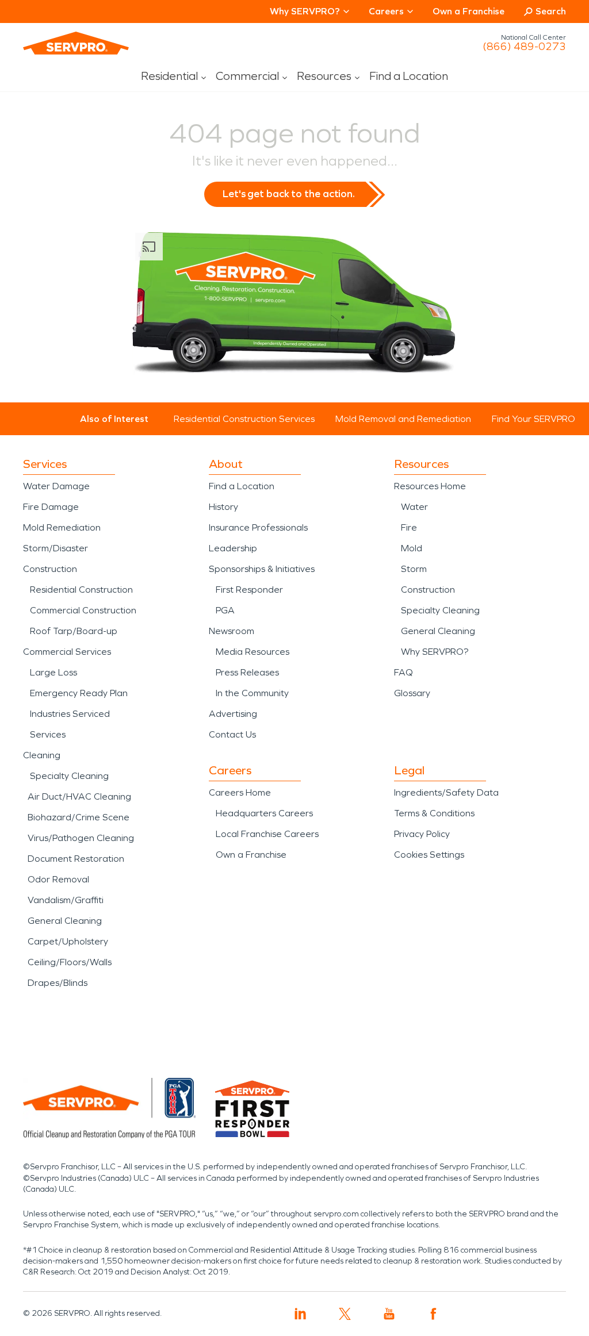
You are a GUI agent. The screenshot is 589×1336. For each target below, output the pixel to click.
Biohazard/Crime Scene (78, 817)
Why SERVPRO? (434, 651)
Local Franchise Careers (267, 833)
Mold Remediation (62, 527)
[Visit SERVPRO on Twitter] (345, 1314)
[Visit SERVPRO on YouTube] (389, 1314)
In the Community (252, 693)
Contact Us (232, 734)
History (223, 506)
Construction (50, 568)
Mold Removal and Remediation (403, 418)
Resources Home (430, 486)
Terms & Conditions (434, 813)
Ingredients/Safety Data (446, 792)
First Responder (249, 589)
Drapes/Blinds (57, 982)
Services (48, 734)
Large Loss (53, 672)
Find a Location (408, 76)
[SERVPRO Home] (76, 43)
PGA (225, 610)
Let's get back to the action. (289, 193)
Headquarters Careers (264, 813)
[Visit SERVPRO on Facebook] (433, 1314)
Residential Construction (81, 589)
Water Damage (56, 486)
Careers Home (240, 792)
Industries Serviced (70, 713)
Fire (409, 527)
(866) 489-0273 (524, 46)
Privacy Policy (422, 833)
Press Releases (247, 672)
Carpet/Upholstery (68, 941)
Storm (414, 568)
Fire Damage (51, 506)
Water (414, 506)
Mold (411, 548)
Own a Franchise (468, 11)
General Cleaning (65, 920)
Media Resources (252, 651)
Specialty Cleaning (69, 775)
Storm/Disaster (55, 548)
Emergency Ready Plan (79, 693)
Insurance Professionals (258, 527)
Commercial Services (67, 651)
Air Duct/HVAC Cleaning (79, 796)
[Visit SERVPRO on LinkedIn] (300, 1314)
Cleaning (41, 755)
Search (551, 11)
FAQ (403, 672)
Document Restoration (76, 858)
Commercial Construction (83, 610)
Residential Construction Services (244, 418)
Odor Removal (58, 879)
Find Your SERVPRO (533, 418)
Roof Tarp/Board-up (73, 630)
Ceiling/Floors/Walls (70, 962)
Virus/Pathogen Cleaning (81, 837)
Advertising (233, 713)
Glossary (412, 693)
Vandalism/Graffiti (66, 899)
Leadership (233, 548)
